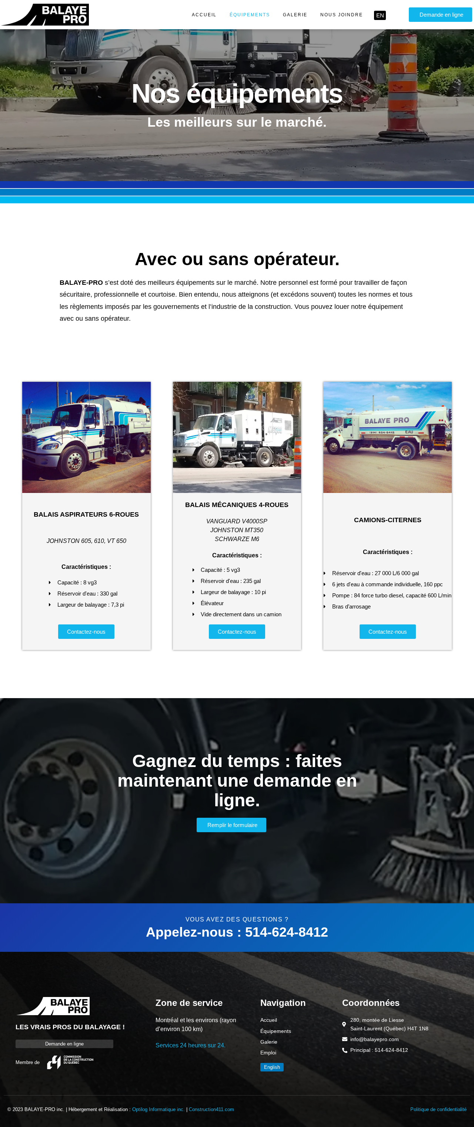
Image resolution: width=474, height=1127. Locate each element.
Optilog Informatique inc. (158, 1109)
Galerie (295, 14)
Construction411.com (211, 1109)
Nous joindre (341, 14)
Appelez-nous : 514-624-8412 (237, 932)
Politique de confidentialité (438, 1109)
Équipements (250, 14)
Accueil (204, 14)
